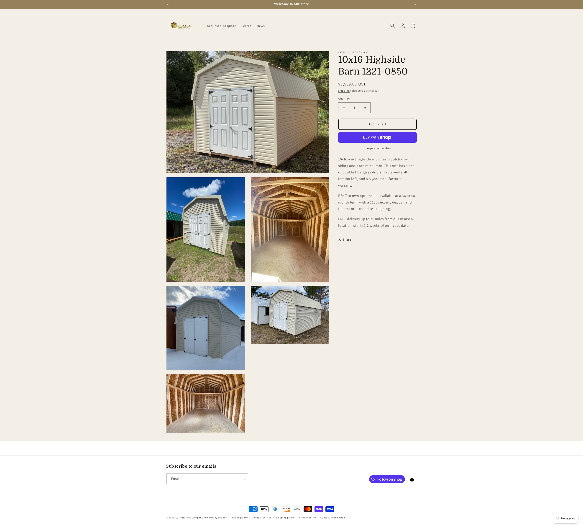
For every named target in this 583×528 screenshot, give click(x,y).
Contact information (332, 517)
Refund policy (239, 517)
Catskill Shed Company (189, 517)
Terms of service (261, 517)
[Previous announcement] (168, 4)
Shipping (344, 90)
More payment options (377, 148)
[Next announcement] (415, 4)
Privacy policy (307, 517)
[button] (393, 26)
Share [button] (347, 239)
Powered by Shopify (215, 517)
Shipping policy (285, 517)
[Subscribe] (243, 479)
